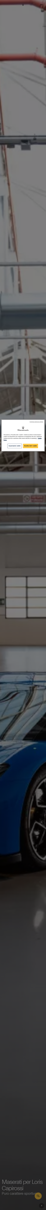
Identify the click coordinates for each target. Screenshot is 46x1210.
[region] (23, 435)
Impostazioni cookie (15, 446)
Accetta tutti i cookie (30, 446)
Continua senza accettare (36, 421)
